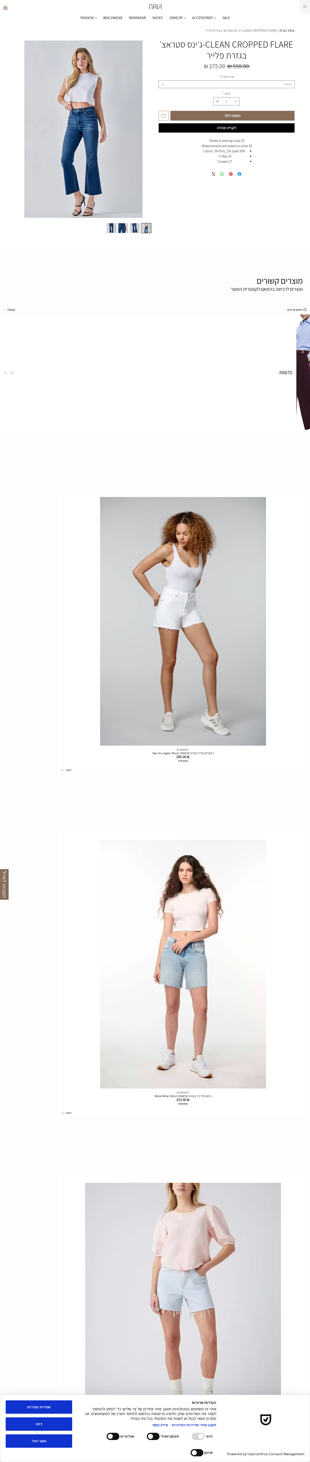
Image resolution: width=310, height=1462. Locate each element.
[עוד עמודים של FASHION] (96, 18)
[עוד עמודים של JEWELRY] (185, 18)
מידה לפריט (226, 77)
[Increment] (217, 101)
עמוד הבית (287, 30)
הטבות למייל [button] (4, 884)
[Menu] (305, 6)
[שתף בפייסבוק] (239, 174)
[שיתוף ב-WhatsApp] (222, 174)
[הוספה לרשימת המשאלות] (164, 116)
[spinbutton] (227, 101)
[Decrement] (236, 101)
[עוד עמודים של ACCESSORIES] (215, 18)
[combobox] (227, 84)
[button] (5, 7)
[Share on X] (213, 174)
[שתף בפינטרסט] (231, 174)
